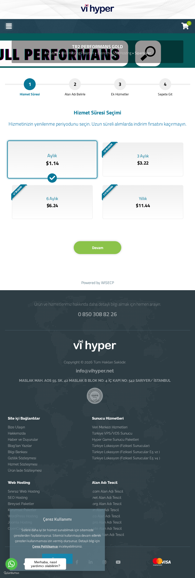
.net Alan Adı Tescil (106, 498)
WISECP (107, 282)
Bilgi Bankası (17, 452)
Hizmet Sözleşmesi (22, 464)
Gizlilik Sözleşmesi (22, 458)
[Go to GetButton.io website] (11, 573)
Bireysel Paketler (21, 504)
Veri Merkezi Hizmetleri (109, 427)
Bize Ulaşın (16, 427)
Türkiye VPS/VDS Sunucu (112, 433)
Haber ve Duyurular (23, 439)
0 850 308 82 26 (97, 314)
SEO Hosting (18, 498)
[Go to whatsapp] (11, 564)
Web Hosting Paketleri (77, 53)
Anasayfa (51, 53)
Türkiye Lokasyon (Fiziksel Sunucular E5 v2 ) (126, 452)
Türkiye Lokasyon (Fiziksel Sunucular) (121, 446)
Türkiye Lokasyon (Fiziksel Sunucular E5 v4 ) (126, 458)
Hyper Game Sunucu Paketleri (115, 439)
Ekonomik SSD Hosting (115, 53)
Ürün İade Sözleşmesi (25, 470)
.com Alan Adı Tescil (107, 491)
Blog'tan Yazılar (20, 446)
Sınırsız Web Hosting (24, 491)
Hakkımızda (17, 433)
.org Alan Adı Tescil (107, 504)
